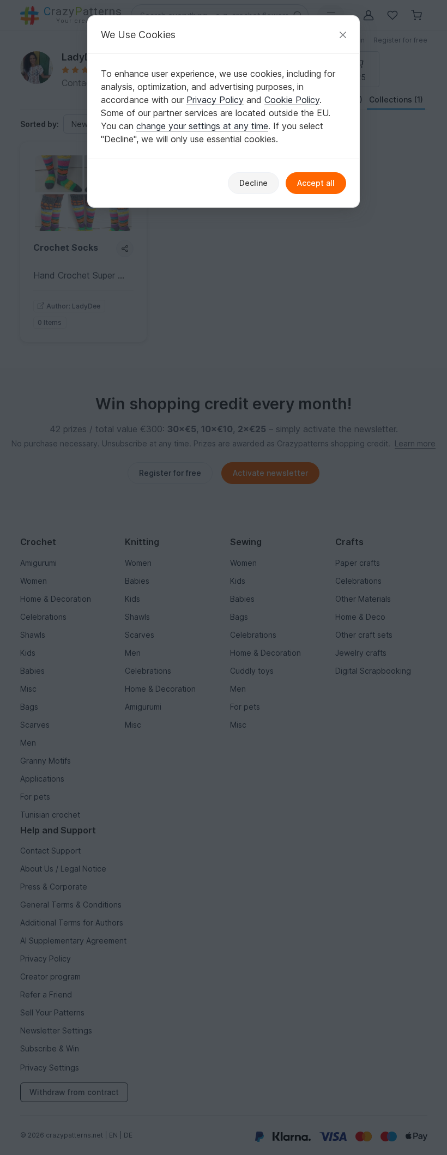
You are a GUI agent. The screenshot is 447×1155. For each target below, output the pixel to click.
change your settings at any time (202, 125)
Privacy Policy (215, 99)
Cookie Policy (291, 99)
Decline (253, 183)
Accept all (316, 183)
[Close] (343, 35)
